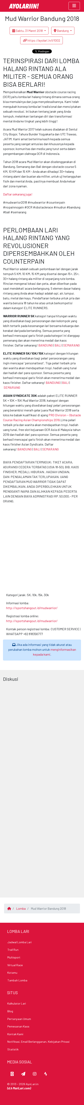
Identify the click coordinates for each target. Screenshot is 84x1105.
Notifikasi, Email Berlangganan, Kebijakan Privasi (38, 1041)
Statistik (13, 1049)
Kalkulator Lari (16, 1003)
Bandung (62, 30)
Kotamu (12, 972)
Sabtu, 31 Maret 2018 (29, 30)
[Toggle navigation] (74, 6)
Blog (10, 1011)
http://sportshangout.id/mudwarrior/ (31, 608)
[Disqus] (42, 734)
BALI (58, 345)
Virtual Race (15, 965)
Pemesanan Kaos (18, 1026)
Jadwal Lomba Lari (19, 942)
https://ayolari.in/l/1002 (43, 40)
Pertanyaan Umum (19, 1019)
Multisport (13, 957)
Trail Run (13, 949)
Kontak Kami (15, 1034)
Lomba (21, 908)
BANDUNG (45, 345)
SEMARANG (71, 345)
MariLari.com (21, 1088)
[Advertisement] (42, 548)
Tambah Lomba (17, 980)
